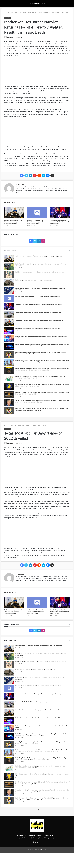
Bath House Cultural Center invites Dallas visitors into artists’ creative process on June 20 (40, 272)
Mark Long (10, 37)
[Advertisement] (37, 71)
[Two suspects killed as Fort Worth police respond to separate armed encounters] (9, 314)
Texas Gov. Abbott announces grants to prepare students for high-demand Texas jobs (39, 320)
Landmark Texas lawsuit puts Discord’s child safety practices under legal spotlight (35, 221)
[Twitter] (36, 842)
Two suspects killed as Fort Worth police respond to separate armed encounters (38, 312)
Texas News (13, 12)
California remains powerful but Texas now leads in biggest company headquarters (13, 221)
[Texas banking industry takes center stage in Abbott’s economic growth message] (60, 212)
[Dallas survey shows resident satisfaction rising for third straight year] (9, 282)
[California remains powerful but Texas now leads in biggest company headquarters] (14, 212)
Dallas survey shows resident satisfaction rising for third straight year (35, 280)
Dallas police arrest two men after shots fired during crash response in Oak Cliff (37, 328)
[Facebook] (34, 842)
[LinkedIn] (38, 842)
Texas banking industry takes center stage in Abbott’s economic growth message (59, 221)
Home (7, 12)
